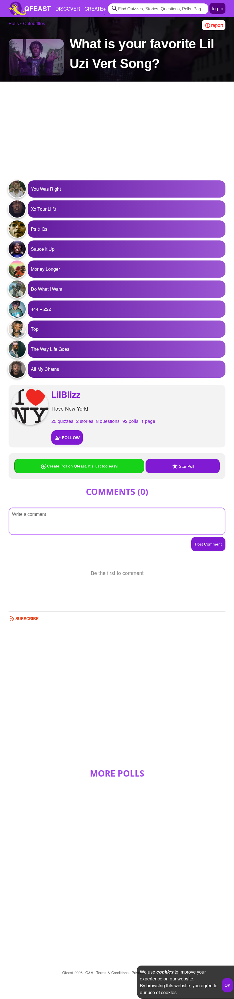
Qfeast (72, 972)
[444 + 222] (17, 309)
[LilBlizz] (30, 406)
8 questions (108, 421)
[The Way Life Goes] (17, 349)
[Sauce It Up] (17, 249)
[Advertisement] (117, 135)
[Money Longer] (17, 269)
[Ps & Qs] (17, 229)
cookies (165, 971)
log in (217, 8)
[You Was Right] (17, 189)
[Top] (17, 329)
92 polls (130, 421)
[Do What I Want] (17, 289)
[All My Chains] (17, 369)
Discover (67, 8)
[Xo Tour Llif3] (17, 209)
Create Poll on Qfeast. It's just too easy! (82, 466)
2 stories (84, 421)
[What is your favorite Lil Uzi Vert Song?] (36, 57)
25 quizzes (62, 421)
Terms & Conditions (112, 972)
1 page (148, 421)
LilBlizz (65, 394)
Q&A (89, 972)
